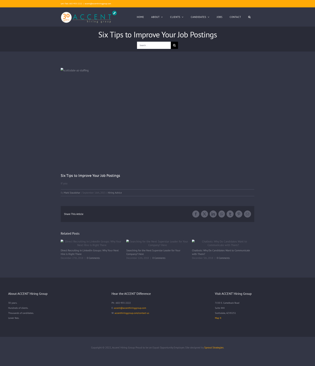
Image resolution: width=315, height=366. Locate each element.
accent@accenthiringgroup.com (98, 3)
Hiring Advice (115, 192)
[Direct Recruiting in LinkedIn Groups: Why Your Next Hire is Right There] (92, 243)
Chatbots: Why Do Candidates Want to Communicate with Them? (219, 243)
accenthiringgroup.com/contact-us (132, 313)
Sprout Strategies (214, 347)
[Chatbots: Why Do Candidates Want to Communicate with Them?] (223, 243)
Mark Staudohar (72, 192)
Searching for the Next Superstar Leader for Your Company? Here (153, 243)
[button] (249, 16)
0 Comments (93, 258)
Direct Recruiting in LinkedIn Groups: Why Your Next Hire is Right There (87, 243)
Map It (218, 317)
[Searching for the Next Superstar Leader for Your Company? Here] (157, 243)
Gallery (96, 243)
